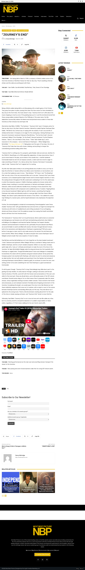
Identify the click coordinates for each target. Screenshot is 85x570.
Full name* (10, 401)
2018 (14, 26)
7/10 (7, 388)
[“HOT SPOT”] (62, 88)
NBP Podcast (28, 487)
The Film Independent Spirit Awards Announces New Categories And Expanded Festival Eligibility (10, 488)
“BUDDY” (69, 70)
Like (76, 34)
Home (3, 26)
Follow (66, 34)
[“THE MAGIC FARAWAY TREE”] (62, 97)
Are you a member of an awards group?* (18, 411)
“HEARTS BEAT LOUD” (48, 446)
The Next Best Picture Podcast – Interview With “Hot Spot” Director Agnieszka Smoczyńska (46, 489)
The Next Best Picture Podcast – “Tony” (28, 490)
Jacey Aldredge (22, 30)
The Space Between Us (15, 144)
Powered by (4, 352)
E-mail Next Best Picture (42, 554)
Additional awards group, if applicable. (17, 417)
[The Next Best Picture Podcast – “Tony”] (28, 482)
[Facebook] (79, 1)
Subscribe (76, 46)
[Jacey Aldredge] (3, 39)
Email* (9, 406)
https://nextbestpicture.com (21, 457)
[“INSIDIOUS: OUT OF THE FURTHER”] (62, 106)
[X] (83, 1)
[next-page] (5, 496)
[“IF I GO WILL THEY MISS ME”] (62, 78)
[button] (80, 18)
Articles (10, 483)
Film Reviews (9, 26)
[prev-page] (3, 496)
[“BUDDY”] (62, 69)
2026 (68, 68)
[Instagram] (81, 1)
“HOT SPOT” (70, 88)
